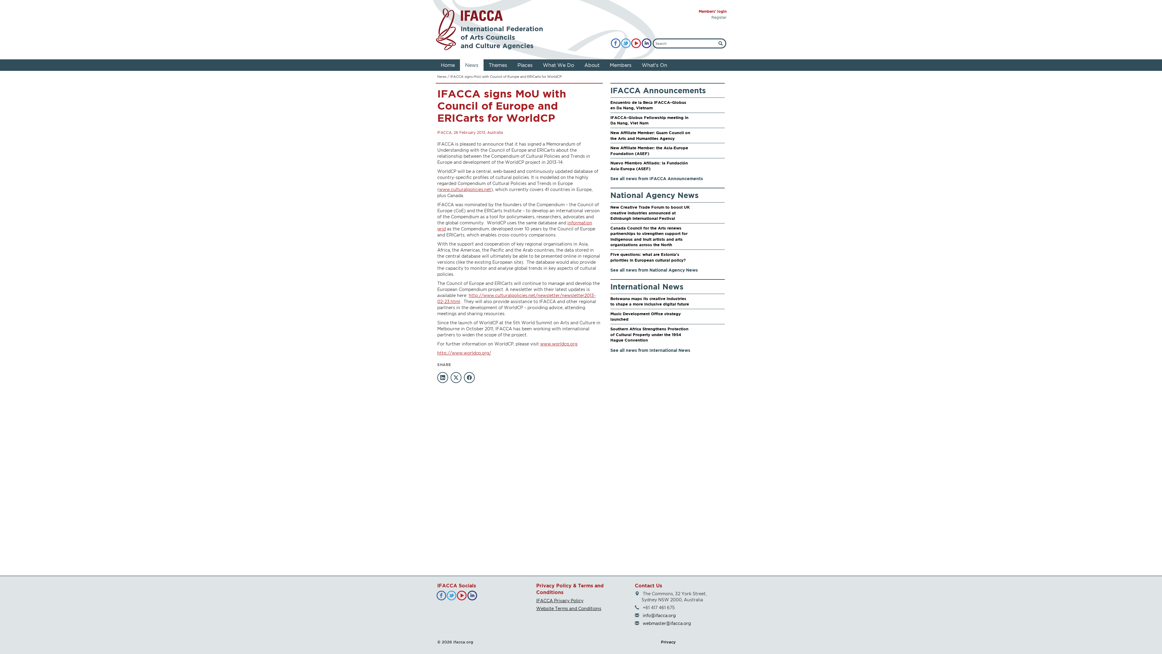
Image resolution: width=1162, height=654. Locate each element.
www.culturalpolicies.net (465, 189)
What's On (654, 65)
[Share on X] (456, 377)
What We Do (558, 65)
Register (719, 17)
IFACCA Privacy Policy (559, 600)
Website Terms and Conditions (568, 608)
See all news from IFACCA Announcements (656, 178)
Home (448, 65)
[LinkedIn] (647, 43)
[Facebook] (616, 43)
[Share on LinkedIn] (442, 377)
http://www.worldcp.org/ (464, 353)
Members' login (713, 11)
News (471, 65)
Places (525, 65)
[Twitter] (626, 43)
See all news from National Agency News (654, 270)
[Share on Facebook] (469, 377)
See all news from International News (650, 350)
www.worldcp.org (558, 344)
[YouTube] (636, 43)
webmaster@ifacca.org (667, 623)
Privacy (668, 642)
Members (621, 65)
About (591, 65)
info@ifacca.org (659, 615)
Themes (498, 65)
